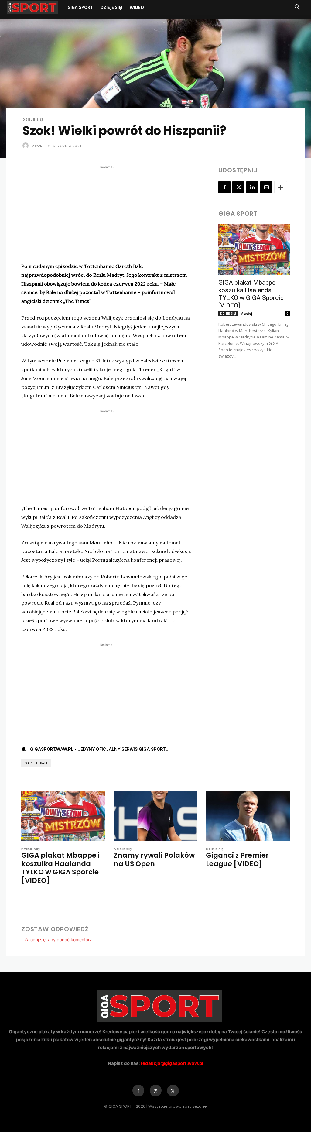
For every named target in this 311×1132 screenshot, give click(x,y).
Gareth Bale (36, 763)
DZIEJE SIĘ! (111, 7)
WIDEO (137, 7)
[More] (280, 187)
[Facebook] (224, 187)
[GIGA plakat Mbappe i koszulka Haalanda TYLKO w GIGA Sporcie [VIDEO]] (254, 249)
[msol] (26, 145)
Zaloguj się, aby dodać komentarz (58, 939)
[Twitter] (238, 187)
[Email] (266, 187)
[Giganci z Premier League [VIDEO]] (248, 816)
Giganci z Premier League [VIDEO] (237, 859)
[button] (297, 8)
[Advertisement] (106, 213)
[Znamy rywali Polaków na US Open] (155, 816)
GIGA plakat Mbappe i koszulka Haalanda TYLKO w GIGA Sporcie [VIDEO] (251, 294)
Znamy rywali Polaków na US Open (154, 859)
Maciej (246, 313)
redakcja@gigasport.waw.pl (172, 1063)
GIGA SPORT (80, 7)
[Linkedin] (252, 187)
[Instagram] (156, 1090)
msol (36, 145)
